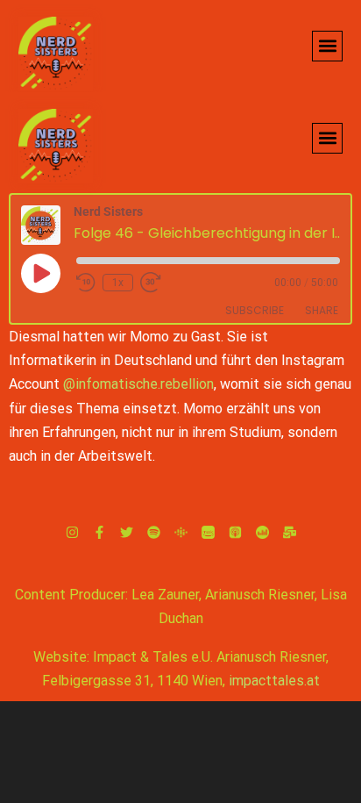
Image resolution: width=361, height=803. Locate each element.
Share (321, 310)
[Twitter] (126, 532)
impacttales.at (274, 680)
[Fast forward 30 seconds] (156, 282)
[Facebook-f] (99, 532)
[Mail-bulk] (289, 532)
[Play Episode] (40, 273)
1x (118, 282)
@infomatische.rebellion (138, 384)
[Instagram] (72, 532)
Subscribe (254, 310)
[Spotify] (153, 532)
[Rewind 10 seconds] (86, 282)
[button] (327, 46)
